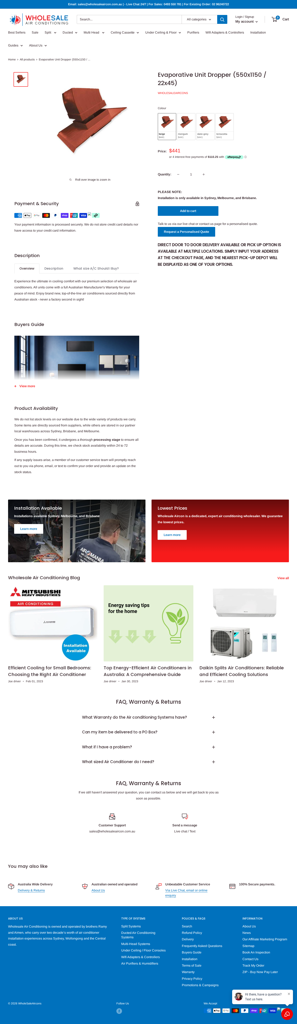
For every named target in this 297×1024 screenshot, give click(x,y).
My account (245, 21)
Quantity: (164, 174)
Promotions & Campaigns (200, 985)
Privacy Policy (192, 978)
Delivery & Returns (31, 890)
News (246, 932)
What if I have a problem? (107, 747)
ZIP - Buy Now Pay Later (260, 972)
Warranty (188, 972)
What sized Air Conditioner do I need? (118, 762)
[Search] (222, 19)
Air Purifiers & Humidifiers (139, 963)
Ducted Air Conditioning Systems (138, 935)
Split (48, 32)
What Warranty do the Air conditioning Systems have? (134, 717)
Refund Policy (192, 932)
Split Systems (131, 926)
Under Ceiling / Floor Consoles (143, 950)
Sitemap (248, 946)
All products (27, 59)
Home (12, 59)
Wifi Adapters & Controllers (224, 32)
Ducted (68, 32)
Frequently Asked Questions (202, 946)
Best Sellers (16, 32)
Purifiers (193, 32)
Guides (13, 45)
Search (187, 926)
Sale (35, 32)
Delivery (188, 939)
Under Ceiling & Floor (161, 32)
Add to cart (188, 211)
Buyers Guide (191, 952)
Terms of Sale (191, 965)
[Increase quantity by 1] (203, 174)
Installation (258, 32)
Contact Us (250, 959)
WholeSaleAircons (173, 93)
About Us (35, 45)
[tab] (26, 268)
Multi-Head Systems (135, 944)
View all (283, 578)
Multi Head (92, 32)
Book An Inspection (256, 952)
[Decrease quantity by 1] (178, 174)
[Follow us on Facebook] (119, 1011)
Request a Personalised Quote (186, 231)
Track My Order (253, 965)
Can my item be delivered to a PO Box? (119, 732)
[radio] (167, 126)
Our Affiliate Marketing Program (264, 939)
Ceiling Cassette (123, 32)
